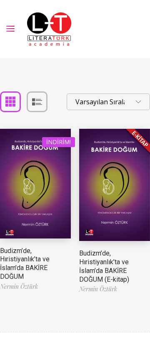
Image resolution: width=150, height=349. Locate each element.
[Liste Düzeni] (37, 101)
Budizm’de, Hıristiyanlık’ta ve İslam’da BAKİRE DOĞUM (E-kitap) (104, 266)
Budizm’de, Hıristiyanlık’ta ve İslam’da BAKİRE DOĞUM (25, 263)
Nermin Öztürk (19, 286)
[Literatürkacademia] (49, 29)
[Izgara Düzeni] (10, 101)
